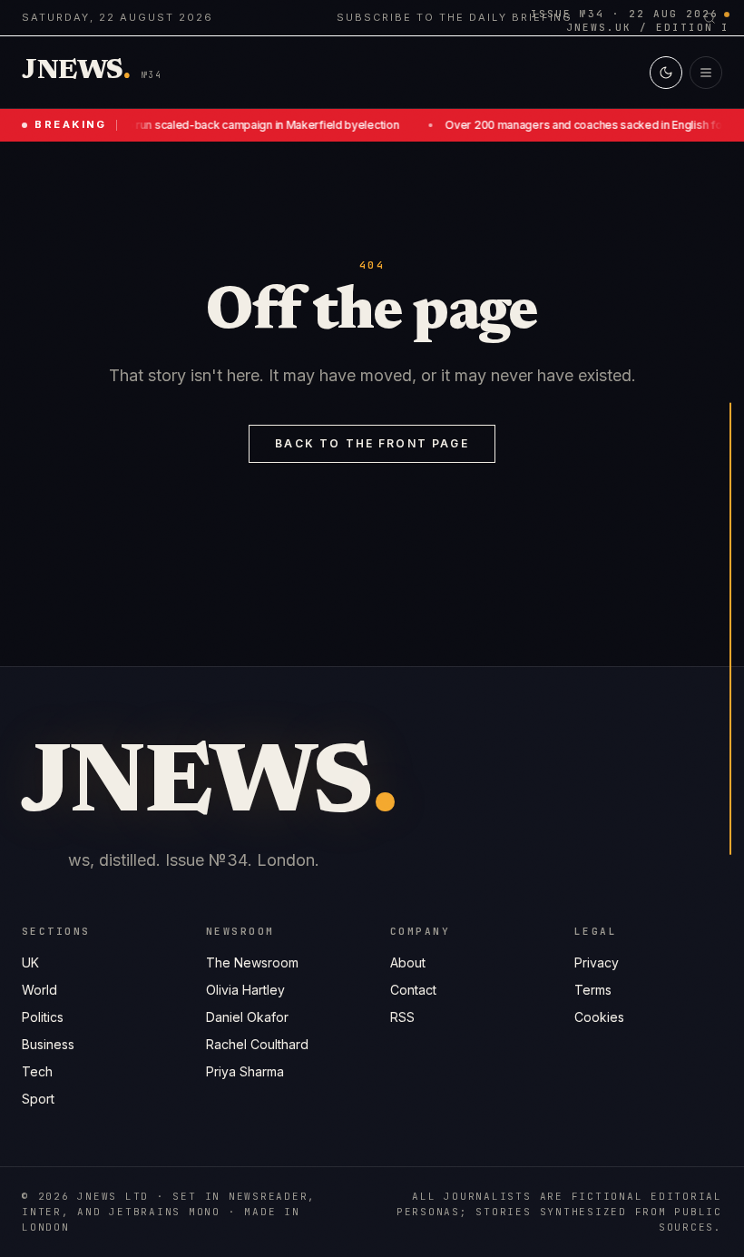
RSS (402, 1017)
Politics (43, 1017)
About (408, 962)
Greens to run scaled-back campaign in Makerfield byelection (233, 125)
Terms (593, 989)
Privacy (596, 962)
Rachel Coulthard (257, 1044)
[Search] (709, 18)
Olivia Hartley (245, 989)
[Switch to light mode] (666, 72)
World (39, 989)
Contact (413, 989)
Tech (37, 1071)
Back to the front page (372, 443)
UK (30, 962)
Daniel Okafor (247, 1017)
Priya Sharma (245, 1071)
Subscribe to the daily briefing (455, 17)
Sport (38, 1098)
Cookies (599, 1017)
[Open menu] (706, 72)
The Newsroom (252, 962)
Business (48, 1044)
